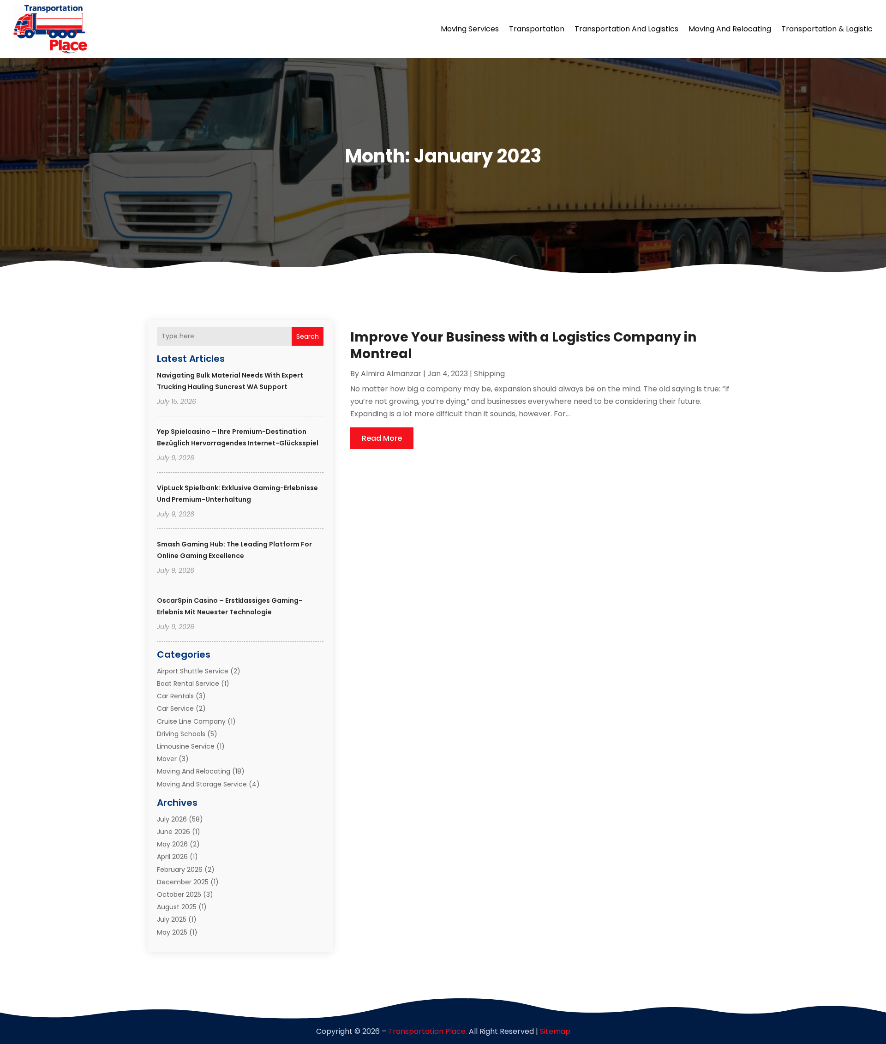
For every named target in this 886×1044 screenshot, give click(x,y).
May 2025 (172, 932)
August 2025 (177, 907)
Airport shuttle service (192, 671)
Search (307, 336)
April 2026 (172, 856)
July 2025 (171, 919)
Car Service (175, 708)
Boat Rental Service (188, 683)
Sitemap (555, 1031)
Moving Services (470, 29)
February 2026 (180, 869)
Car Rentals (175, 696)
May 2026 (172, 844)
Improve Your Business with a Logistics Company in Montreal (523, 345)
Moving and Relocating (729, 29)
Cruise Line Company (191, 721)
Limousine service (186, 746)
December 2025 (183, 882)
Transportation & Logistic (827, 29)
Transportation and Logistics (626, 29)
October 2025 (179, 894)
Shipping (489, 373)
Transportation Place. (427, 1031)
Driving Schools (181, 733)
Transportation (536, 29)
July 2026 (172, 819)
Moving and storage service (202, 784)
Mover (167, 758)
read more (382, 438)
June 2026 (173, 831)
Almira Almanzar (391, 373)
